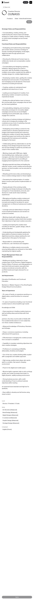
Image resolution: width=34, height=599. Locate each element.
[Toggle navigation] (30, 2)
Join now (26, 2)
